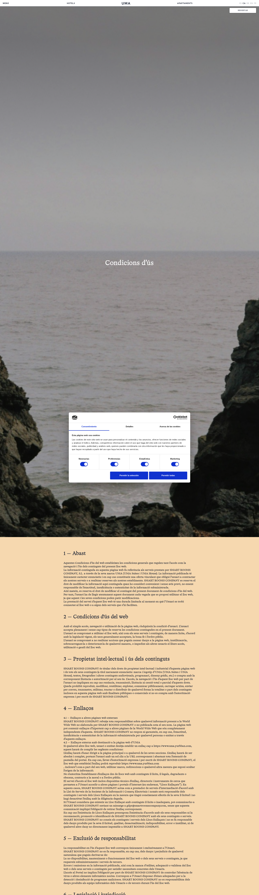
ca (244, 3)
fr (255, 3)
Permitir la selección (129, 475)
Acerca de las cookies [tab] (170, 426)
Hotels (71, 3)
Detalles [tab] (129, 426)
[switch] (114, 464)
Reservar (243, 10)
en (251, 3)
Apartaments (184, 3)
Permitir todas (168, 475)
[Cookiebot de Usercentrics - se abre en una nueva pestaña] (175, 418)
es (240, 3)
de (247, 3)
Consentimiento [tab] (89, 426)
